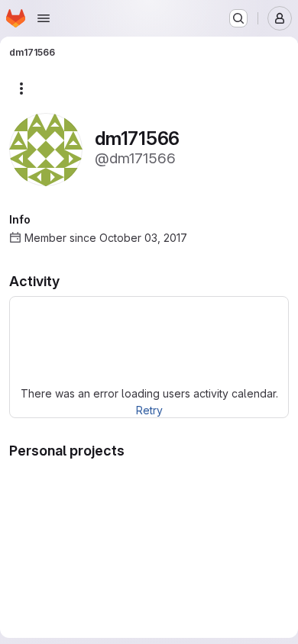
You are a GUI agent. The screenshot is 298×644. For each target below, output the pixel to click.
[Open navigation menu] (43, 18)
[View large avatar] (46, 148)
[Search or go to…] (238, 18)
